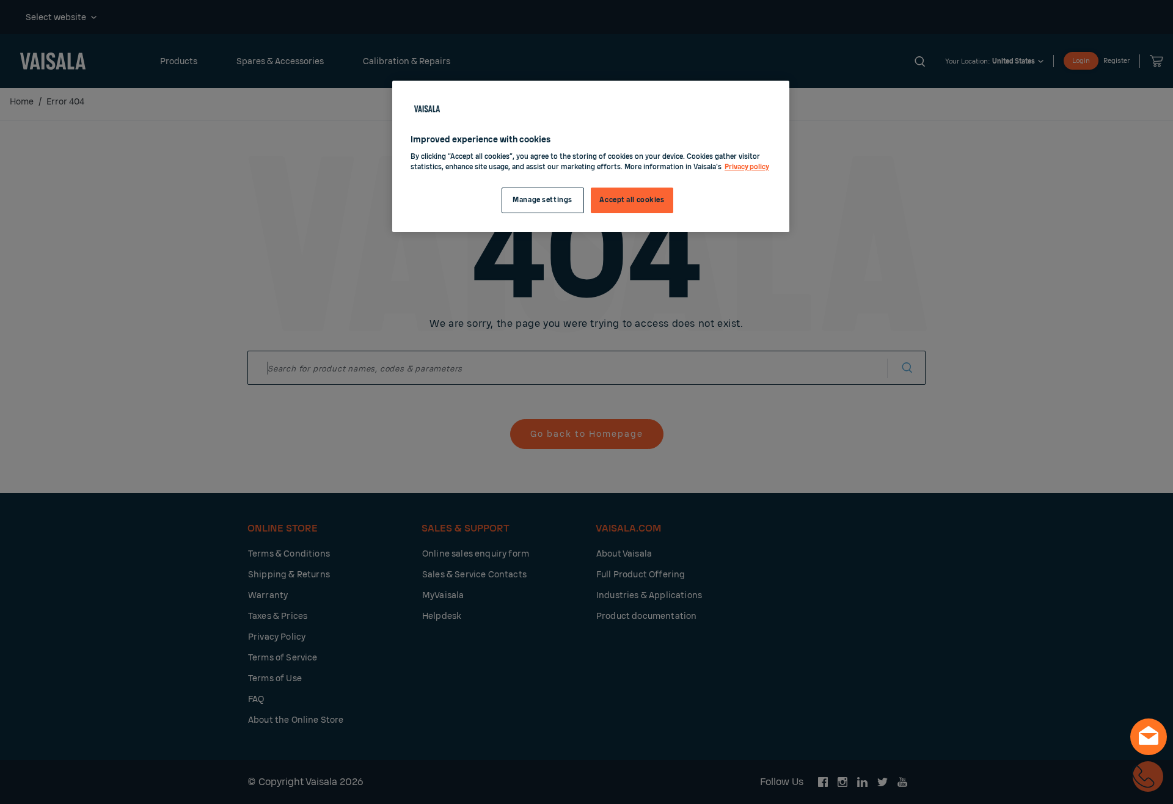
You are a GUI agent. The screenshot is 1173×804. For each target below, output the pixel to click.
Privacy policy (747, 167)
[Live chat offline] (1148, 736)
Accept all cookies (631, 200)
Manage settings (542, 200)
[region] (590, 157)
